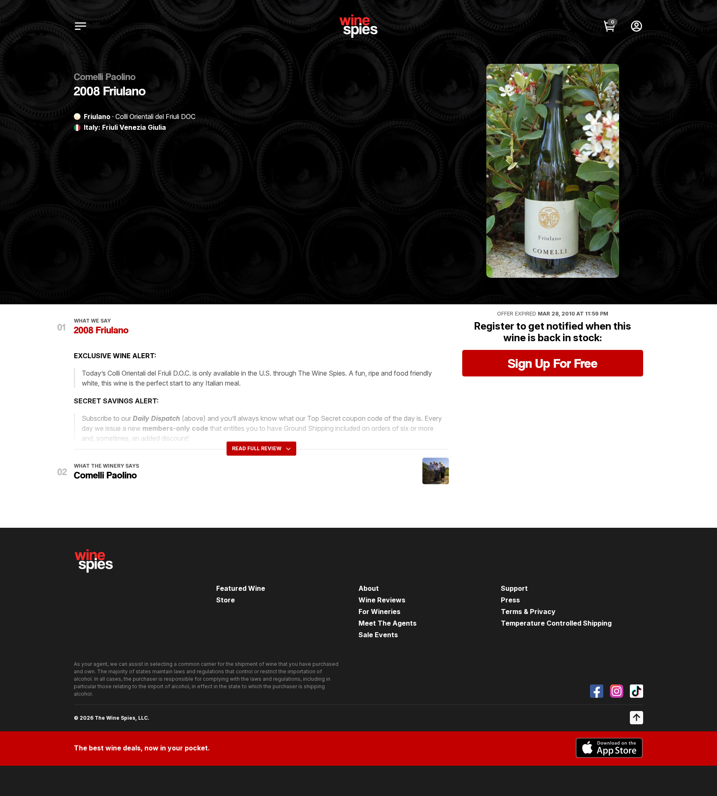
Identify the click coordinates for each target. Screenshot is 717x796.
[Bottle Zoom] (605, 77)
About (368, 588)
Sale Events (378, 635)
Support (514, 588)
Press (510, 600)
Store (225, 600)
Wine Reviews (381, 600)
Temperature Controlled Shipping (556, 623)
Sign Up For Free (553, 363)
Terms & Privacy (528, 611)
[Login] (636, 26)
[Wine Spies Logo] (94, 578)
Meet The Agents (387, 623)
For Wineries (379, 611)
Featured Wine (240, 588)
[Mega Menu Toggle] (80, 26)
